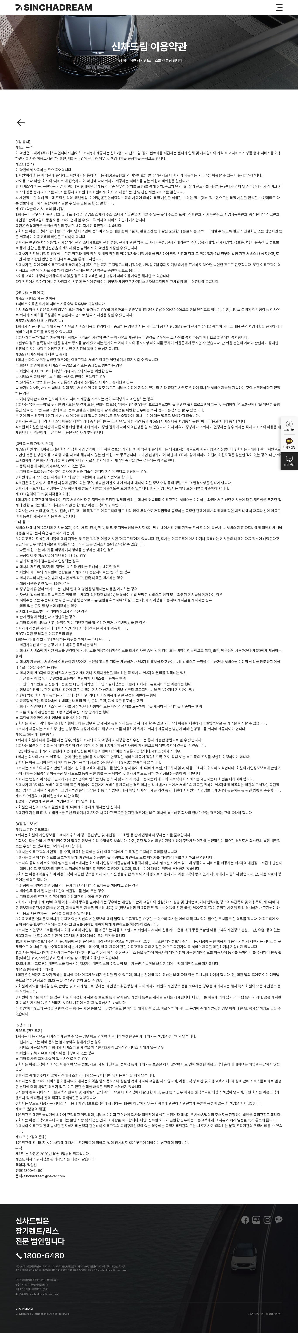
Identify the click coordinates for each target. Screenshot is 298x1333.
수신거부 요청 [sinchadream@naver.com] (37, 1294)
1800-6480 (43, 1256)
